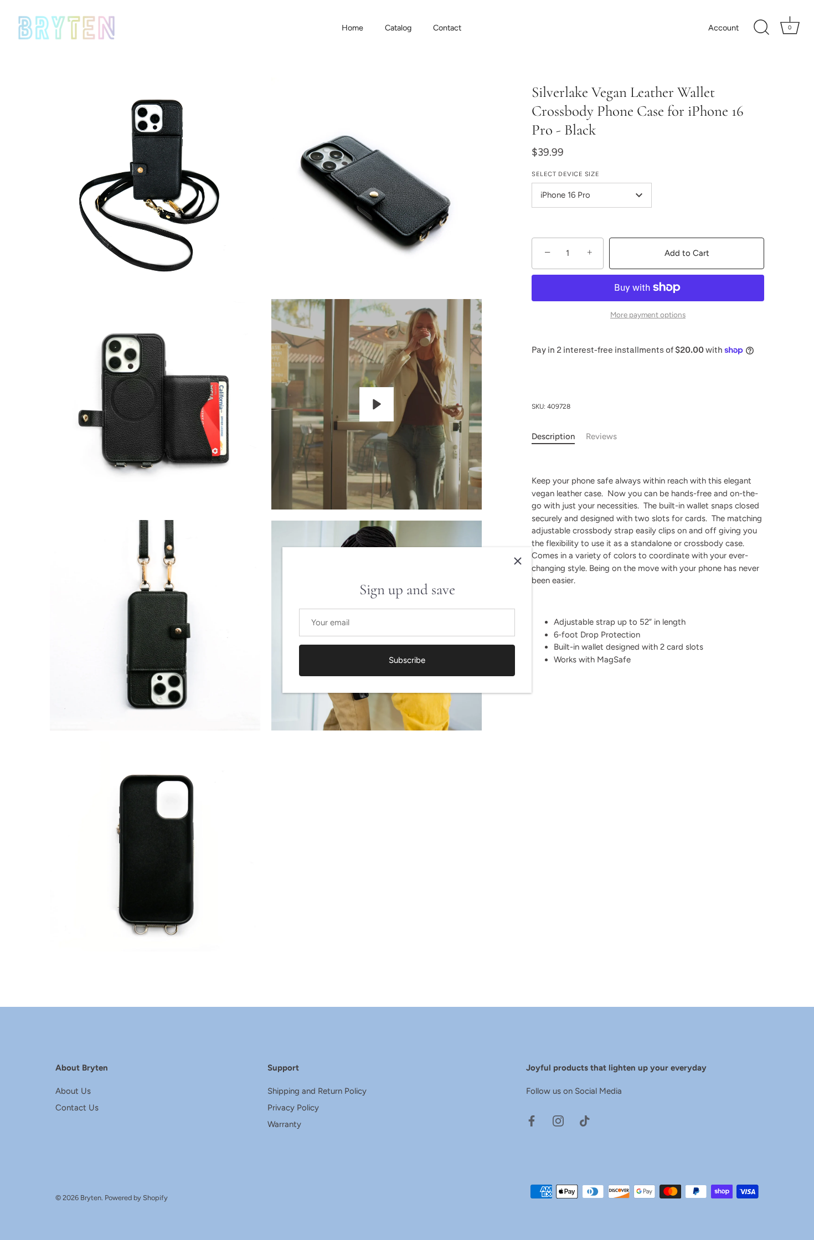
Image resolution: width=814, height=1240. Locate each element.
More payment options (648, 314)
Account (723, 28)
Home (352, 28)
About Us (73, 1091)
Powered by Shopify (136, 1197)
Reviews (601, 436)
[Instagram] (558, 1120)
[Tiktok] (584, 1120)
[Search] (761, 28)
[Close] (518, 561)
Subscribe (407, 660)
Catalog (398, 28)
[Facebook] (531, 1120)
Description (553, 436)
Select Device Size (565, 174)
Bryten (90, 1197)
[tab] (559, 436)
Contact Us (77, 1108)
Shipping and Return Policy (317, 1091)
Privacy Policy (293, 1108)
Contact (447, 28)
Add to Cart (686, 253)
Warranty (284, 1124)
